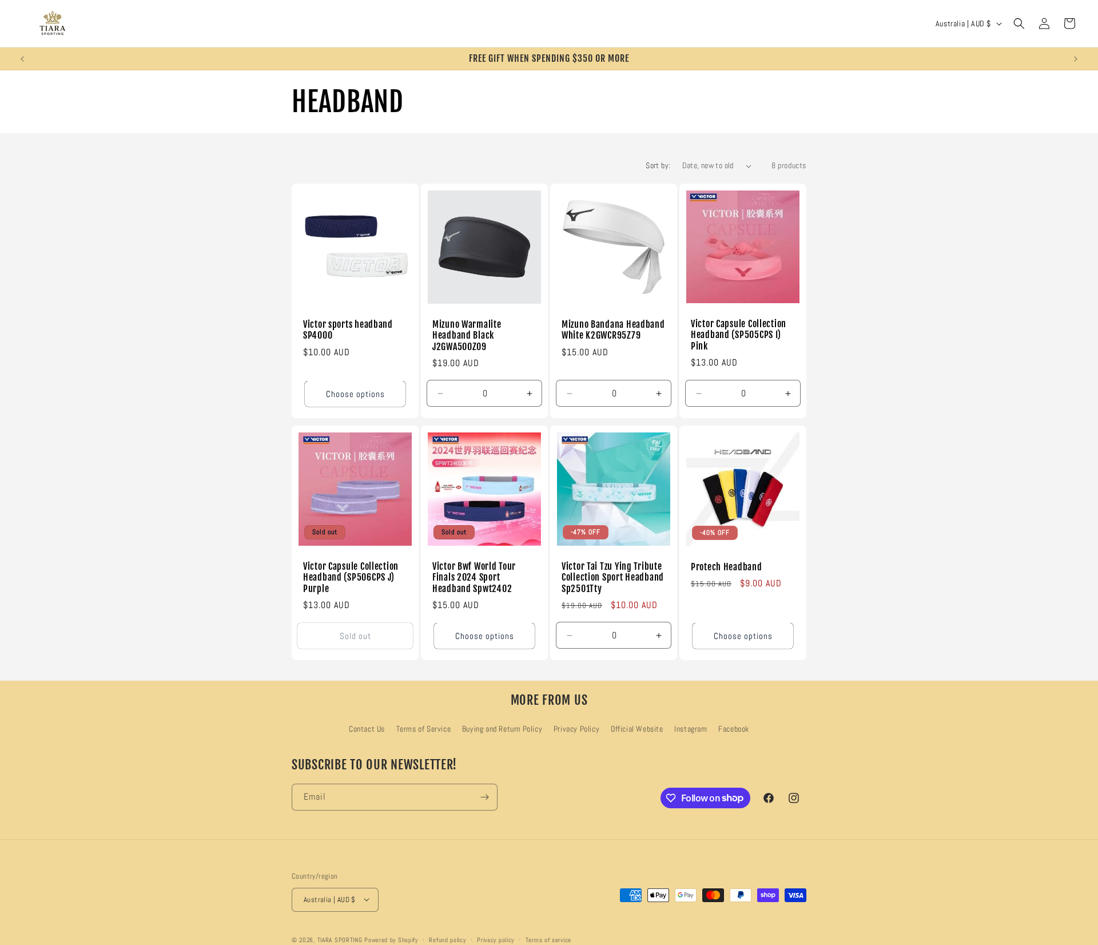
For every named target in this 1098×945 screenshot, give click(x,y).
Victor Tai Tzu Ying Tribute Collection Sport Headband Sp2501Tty (613, 577)
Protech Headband (726, 567)
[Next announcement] (1075, 59)
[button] (1019, 23)
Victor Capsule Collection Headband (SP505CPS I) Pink (738, 335)
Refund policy (447, 939)
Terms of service (548, 939)
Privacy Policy (576, 729)
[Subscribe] (484, 797)
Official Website (637, 729)
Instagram (690, 729)
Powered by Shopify (391, 939)
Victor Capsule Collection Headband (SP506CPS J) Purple (351, 577)
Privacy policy (495, 939)
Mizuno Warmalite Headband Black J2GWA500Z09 (467, 335)
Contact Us (367, 729)
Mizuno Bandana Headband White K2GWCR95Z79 (613, 330)
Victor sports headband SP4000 (348, 330)
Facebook (733, 729)
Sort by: (658, 165)
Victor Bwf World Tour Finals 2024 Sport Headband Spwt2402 (474, 577)
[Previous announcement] (22, 59)
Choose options (355, 393)
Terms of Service (423, 729)
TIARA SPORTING (340, 939)
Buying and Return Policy (502, 729)
